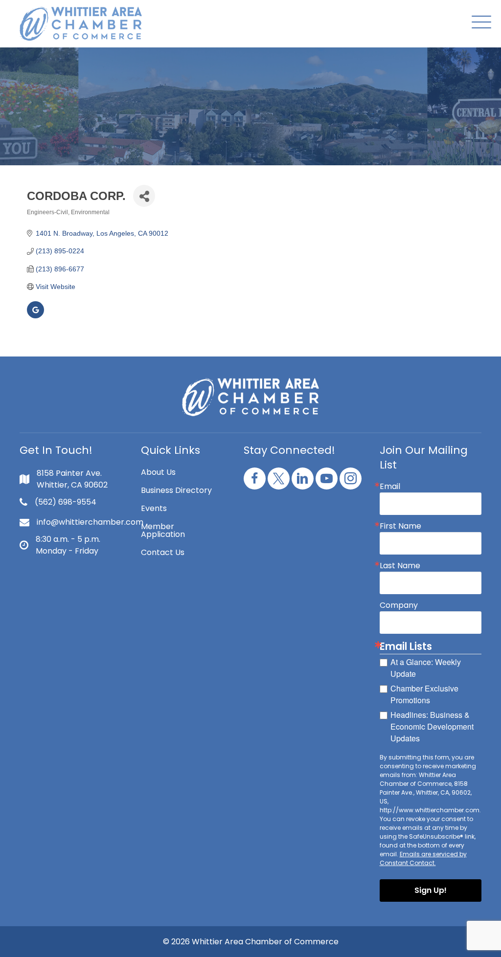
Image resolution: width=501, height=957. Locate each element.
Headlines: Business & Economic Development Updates (432, 726)
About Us (158, 472)
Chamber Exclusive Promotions (424, 694)
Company (399, 605)
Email (390, 486)
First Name (400, 526)
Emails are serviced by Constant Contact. (423, 858)
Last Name (400, 566)
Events (154, 508)
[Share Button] (144, 196)
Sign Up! (430, 890)
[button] (479, 23)
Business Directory (176, 490)
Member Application (163, 530)
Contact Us (162, 552)
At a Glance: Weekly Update (425, 667)
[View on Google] (35, 316)
